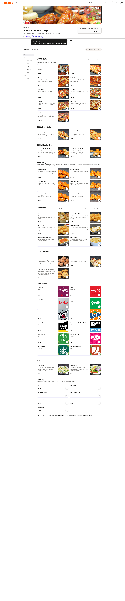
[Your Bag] (122, 3)
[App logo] (7, 3)
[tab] (28, 55)
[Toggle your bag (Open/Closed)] (122, 3)
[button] (21, 3)
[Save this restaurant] (96, 8)
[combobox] (100, 2)
